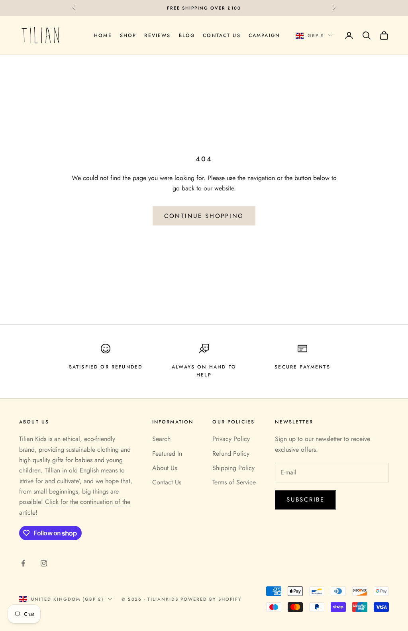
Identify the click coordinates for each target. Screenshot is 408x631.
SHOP (128, 35)
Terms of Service (234, 482)
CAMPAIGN (264, 35)
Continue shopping (204, 216)
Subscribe (305, 499)
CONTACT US (222, 35)
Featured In (167, 453)
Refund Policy (230, 453)
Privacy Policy (231, 438)
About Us (164, 467)
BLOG (187, 35)
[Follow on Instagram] (44, 563)
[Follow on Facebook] (23, 563)
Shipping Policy (233, 467)
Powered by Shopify (211, 599)
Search (161, 438)
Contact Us (166, 482)
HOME (103, 35)
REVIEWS (157, 35)
